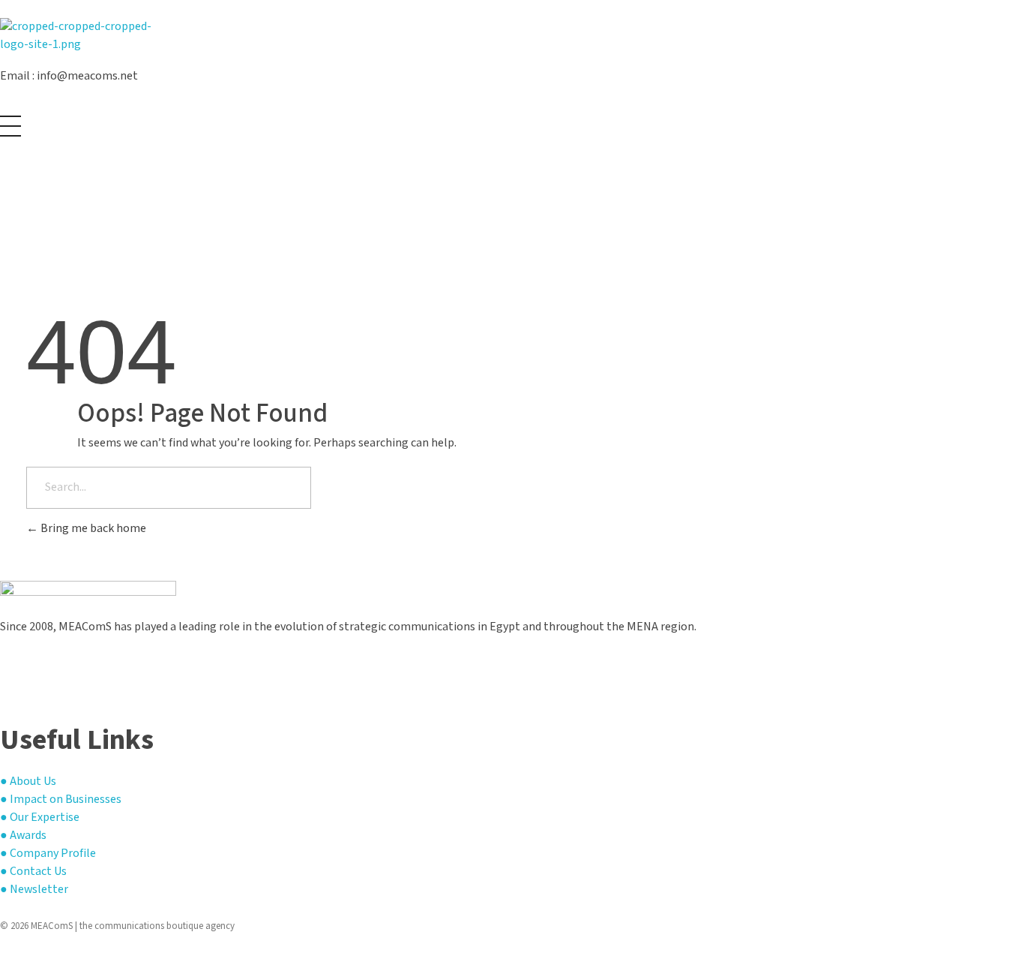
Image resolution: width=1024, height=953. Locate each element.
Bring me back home (92, 529)
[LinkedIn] (4, 687)
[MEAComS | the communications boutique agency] (88, 37)
